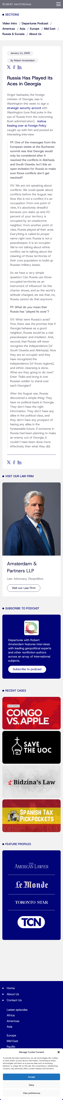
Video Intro (9, 23)
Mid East (49, 29)
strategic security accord (24, 108)
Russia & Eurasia (13, 34)
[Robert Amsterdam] (17, 4)
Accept (31, 1076)
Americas (8, 29)
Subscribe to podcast (27, 669)
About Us (35, 34)
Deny (31, 1085)
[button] (58, 1052)
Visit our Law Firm (24, 588)
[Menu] (58, 4)
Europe (34, 29)
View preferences (31, 1093)
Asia (22, 29)
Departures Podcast (35, 23)
